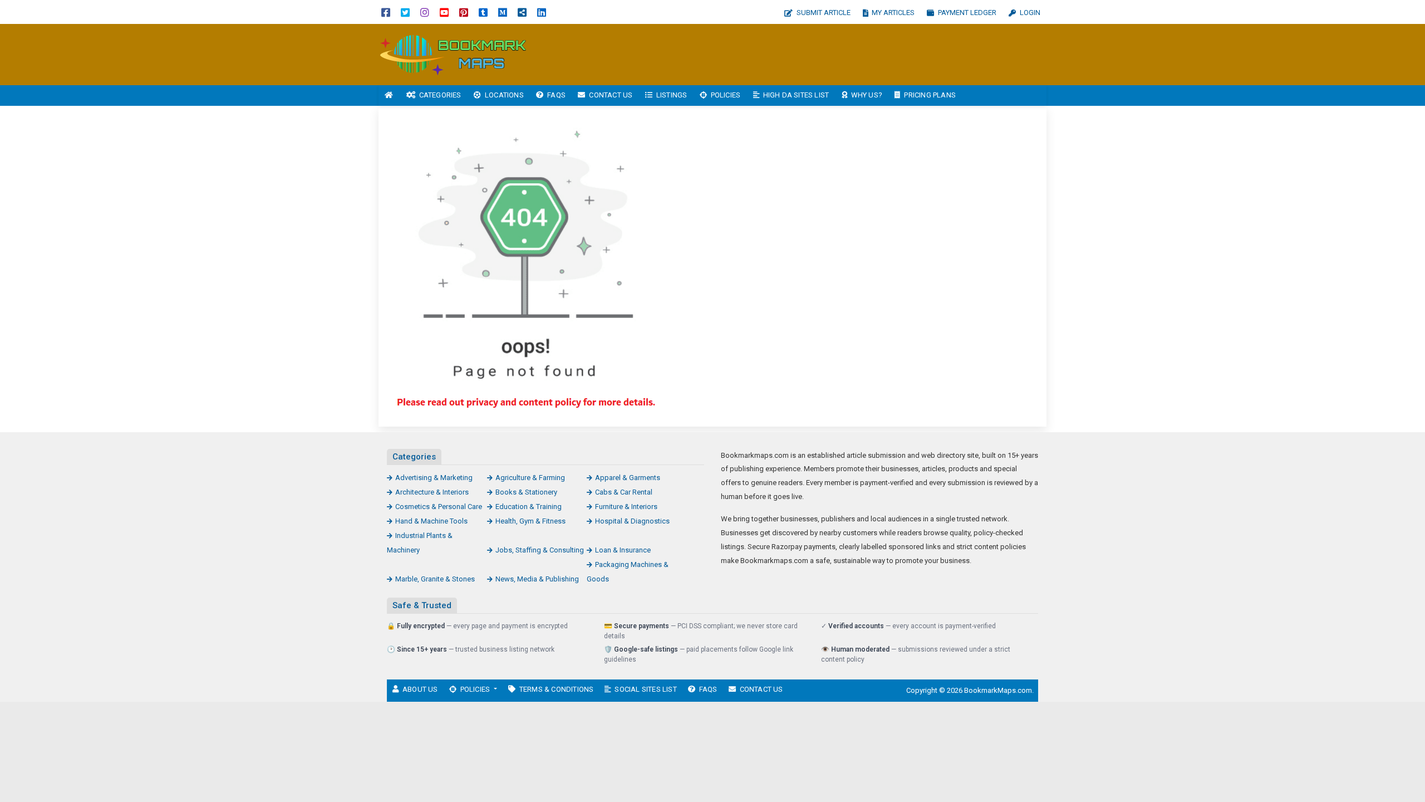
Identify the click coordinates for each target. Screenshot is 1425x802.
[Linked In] (541, 12)
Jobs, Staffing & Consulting (539, 550)
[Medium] (502, 12)
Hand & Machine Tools (431, 521)
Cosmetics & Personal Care (438, 506)
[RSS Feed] (522, 12)
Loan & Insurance (623, 550)
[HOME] (389, 95)
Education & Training (528, 506)
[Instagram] (424, 12)
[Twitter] (405, 12)
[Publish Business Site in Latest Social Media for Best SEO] (454, 54)
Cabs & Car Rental (623, 492)
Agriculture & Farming (530, 477)
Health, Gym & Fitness (530, 521)
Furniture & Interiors (626, 506)
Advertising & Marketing (434, 477)
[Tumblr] (483, 12)
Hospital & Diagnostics (632, 521)
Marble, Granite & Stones (435, 579)
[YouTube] (444, 12)
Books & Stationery (526, 492)
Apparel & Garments (627, 477)
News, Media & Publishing (537, 579)
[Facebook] (385, 12)
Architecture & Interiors (432, 492)
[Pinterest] (463, 12)
